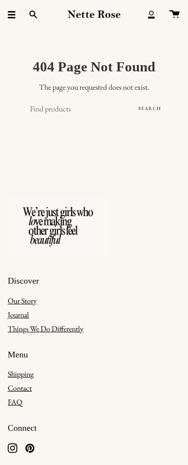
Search (149, 108)
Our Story (22, 301)
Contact (20, 388)
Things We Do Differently (45, 329)
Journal (18, 315)
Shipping (21, 374)
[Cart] (174, 14)
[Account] (151, 14)
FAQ (15, 402)
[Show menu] (15, 14)
